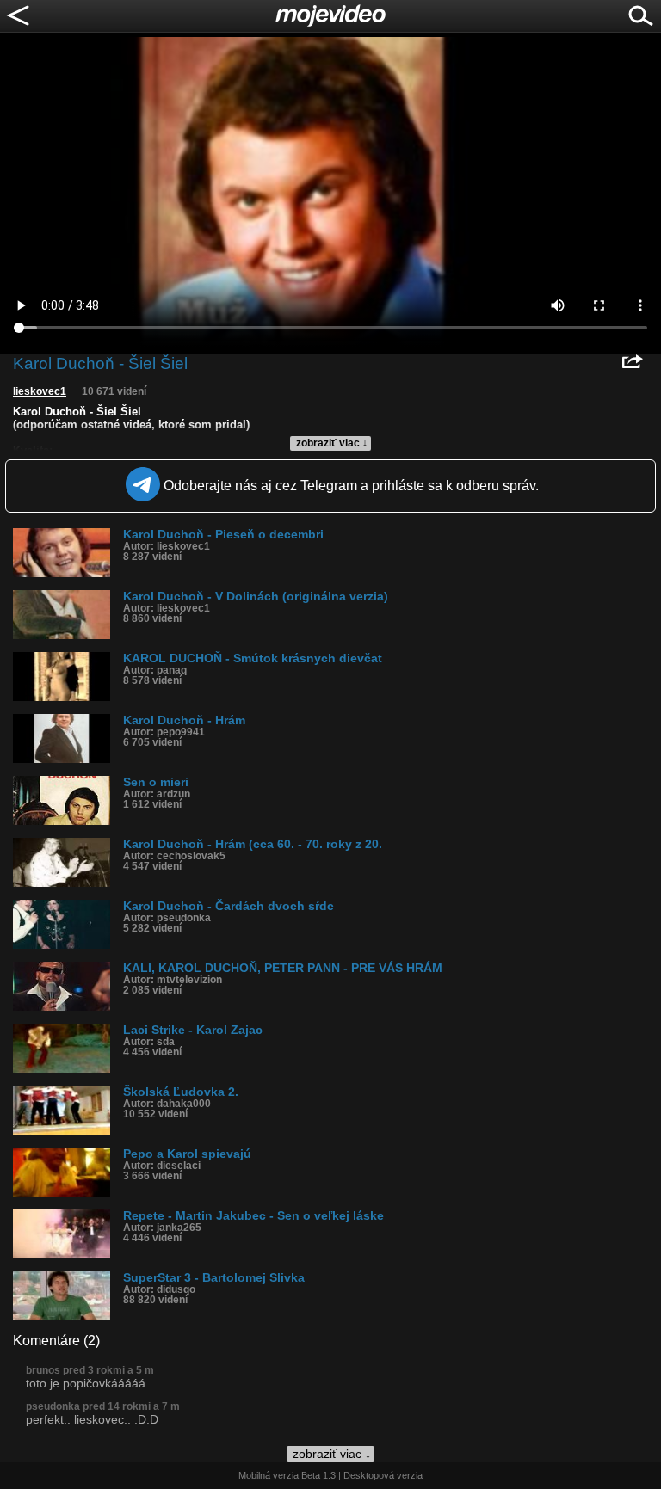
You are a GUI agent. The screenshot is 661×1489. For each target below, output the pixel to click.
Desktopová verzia (383, 1475)
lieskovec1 (39, 391)
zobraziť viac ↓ (332, 443)
